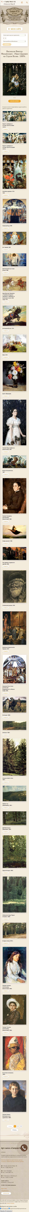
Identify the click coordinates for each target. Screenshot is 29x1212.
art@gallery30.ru (5, 1190)
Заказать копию (14, 101)
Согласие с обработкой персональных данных (12, 1161)
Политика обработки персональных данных (12, 1160)
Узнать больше (10, 1203)
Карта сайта (4, 1188)
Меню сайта (15, 29)
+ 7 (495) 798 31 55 (10, 2)
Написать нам (6, 1193)
